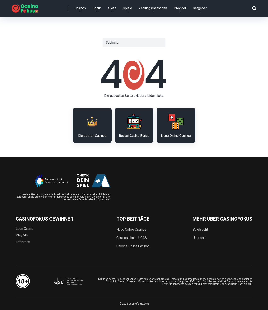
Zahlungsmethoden (153, 8)
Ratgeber (200, 8)
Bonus (97, 8)
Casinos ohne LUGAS (131, 238)
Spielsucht (200, 229)
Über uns (199, 238)
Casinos (80, 8)
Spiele (127, 8)
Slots (112, 8)
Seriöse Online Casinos (132, 246)
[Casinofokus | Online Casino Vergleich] (25, 7)
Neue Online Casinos (131, 229)
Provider (180, 8)
